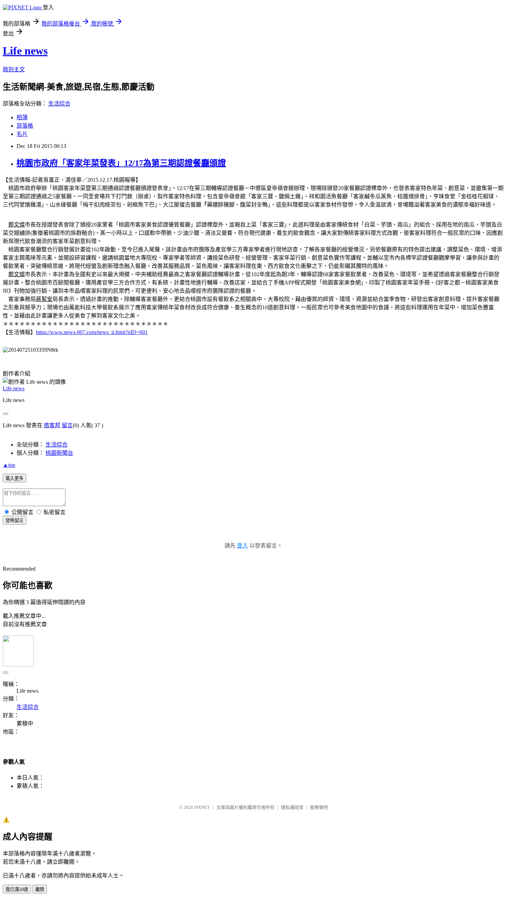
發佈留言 (14, 520)
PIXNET (202, 807)
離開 (39, 889)
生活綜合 (59, 104)
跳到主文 (14, 69)
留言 (67, 425)
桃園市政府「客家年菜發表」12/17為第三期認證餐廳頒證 (121, 163)
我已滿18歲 (17, 889)
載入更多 (14, 478)
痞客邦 (52, 425)
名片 (22, 134)
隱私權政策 (292, 807)
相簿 (22, 117)
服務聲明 (319, 807)
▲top (9, 465)
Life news (25, 50)
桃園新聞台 (59, 453)
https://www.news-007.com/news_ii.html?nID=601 (92, 332)
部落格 (25, 126)
